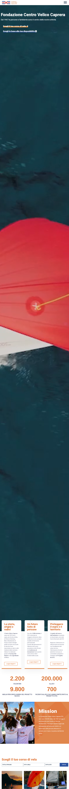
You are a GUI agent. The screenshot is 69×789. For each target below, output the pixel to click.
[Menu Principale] (65, 2)
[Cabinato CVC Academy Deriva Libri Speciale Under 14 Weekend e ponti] (12, 765)
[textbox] (12, 764)
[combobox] (12, 765)
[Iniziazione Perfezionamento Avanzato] (34, 765)
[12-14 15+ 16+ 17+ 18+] (52, 765)
